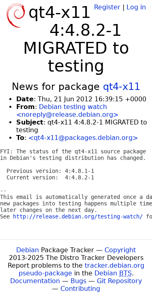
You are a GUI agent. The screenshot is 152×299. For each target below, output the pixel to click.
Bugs (78, 281)
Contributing (80, 288)
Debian (27, 250)
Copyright (120, 250)
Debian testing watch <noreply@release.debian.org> (67, 110)
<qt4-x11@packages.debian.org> (83, 138)
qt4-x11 (121, 86)
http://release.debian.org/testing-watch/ (78, 216)
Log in (136, 7)
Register (107, 7)
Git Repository (119, 281)
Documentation (35, 281)
